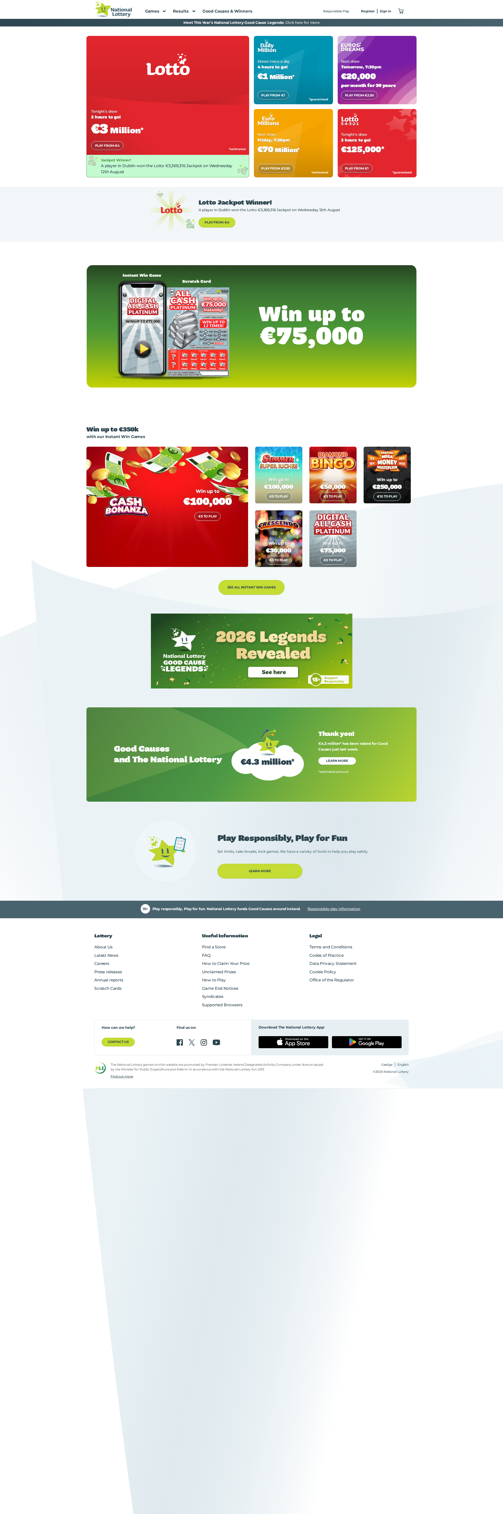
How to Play (214, 979)
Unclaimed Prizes (219, 971)
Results (181, 11)
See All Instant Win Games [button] (251, 587)
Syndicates (212, 996)
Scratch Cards (108, 988)
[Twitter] (192, 1042)
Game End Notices (220, 988)
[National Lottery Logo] (113, 9)
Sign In (385, 11)
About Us (103, 946)
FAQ (206, 955)
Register (368, 11)
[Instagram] (204, 1042)
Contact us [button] (118, 1042)
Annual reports (108, 979)
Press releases (108, 971)
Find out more (122, 1076)
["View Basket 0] (401, 11)
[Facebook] (180, 1042)
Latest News (106, 955)
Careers (101, 963)
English (403, 1065)
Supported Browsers (222, 1004)
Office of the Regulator (331, 979)
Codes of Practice (326, 955)
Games (152, 11)
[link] (167, 106)
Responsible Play (336, 11)
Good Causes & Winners (227, 11)
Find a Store (214, 946)
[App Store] (293, 1042)
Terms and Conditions (330, 946)
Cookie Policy (322, 971)
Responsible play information (334, 909)
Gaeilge (386, 1065)
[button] (217, 222)
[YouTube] (216, 1042)
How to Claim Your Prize (225, 963)
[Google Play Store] (366, 1042)
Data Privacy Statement (333, 963)
